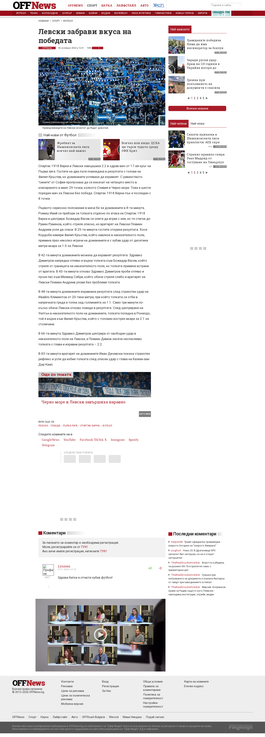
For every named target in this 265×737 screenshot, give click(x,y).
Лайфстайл (126, 5)
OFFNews (47, 48)
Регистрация (110, 686)
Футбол (21, 13)
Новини (43, 20)
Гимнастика (163, 13)
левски (43, 425)
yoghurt (176, 550)
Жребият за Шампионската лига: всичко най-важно (73, 147)
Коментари (54, 533)
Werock (114, 717)
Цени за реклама (72, 691)
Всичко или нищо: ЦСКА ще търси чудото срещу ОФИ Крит (141, 147)
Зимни (80, 13)
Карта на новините (196, 681)
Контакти (67, 681)
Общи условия (153, 681)
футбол (107, 425)
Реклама (67, 686)
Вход (105, 681)
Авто (144, 5)
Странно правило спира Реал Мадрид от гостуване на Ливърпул (206, 158)
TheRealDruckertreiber (185, 562)
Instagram (117, 439)
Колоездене (50, 13)
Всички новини (197, 108)
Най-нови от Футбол (59, 135)
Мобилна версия (72, 704)
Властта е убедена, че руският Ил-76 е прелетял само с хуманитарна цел (196, 566)
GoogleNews (50, 439)
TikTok (99, 439)
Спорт (92, 5)
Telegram (48, 445)
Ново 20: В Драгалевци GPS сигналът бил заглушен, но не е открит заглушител (192, 554)
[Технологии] (158, 6)
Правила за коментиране (152, 688)
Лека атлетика (141, 13)
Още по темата (56, 374)
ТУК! (103, 551)
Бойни (93, 13)
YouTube (69, 439)
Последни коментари (194, 534)
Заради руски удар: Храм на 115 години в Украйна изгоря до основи (203, 65)
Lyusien (64, 566)
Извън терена (185, 13)
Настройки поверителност (153, 704)
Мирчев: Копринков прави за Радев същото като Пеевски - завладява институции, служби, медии (197, 591)
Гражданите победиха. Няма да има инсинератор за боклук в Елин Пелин (205, 46)
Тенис (34, 13)
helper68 (177, 541)
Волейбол (120, 13)
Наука (106, 5)
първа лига (70, 425)
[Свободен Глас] (221, 14)
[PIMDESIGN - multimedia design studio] (239, 729)
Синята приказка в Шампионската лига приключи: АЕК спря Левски (203, 140)
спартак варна (90, 425)
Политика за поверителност (153, 696)
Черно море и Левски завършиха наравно (83, 401)
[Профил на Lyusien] (48, 574)
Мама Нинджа (132, 717)
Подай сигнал (155, 717)
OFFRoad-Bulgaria (93, 717)
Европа (202, 13)
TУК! (84, 547)
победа (55, 425)
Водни (105, 13)
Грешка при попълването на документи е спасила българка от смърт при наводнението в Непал (205, 87)
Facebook (86, 439)
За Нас (106, 691)
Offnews (75, 5)
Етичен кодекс (194, 686)
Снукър (67, 13)
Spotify (133, 439)
